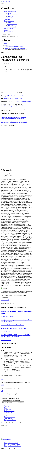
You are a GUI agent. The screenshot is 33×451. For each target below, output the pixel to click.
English (6, 30)
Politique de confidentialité (11, 443)
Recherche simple (5, 34)
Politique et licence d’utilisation (12, 446)
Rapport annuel (11, 27)
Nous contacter (8, 412)
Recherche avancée (9, 28)
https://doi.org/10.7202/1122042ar (13, 98)
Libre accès (10, 25)
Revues (9, 13)
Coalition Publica (12, 24)
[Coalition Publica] (6, 439)
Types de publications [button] (10, 11)
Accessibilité (7, 409)
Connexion (7, 19)
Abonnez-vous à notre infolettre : (11, 400)
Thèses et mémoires (12, 14)
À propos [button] (6, 21)
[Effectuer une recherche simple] (1, 3)
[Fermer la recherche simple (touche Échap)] (3, 3)
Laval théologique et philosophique (13, 46)
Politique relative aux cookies (12, 444)
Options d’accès (5, 300)
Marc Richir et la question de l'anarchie (14, 48)
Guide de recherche (9, 411)
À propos (11, 21)
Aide (5, 408)
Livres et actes (11, 16)
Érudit (9, 22)
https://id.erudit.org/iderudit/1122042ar (14, 96)
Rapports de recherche (13, 18)
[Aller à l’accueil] (5, 1)
